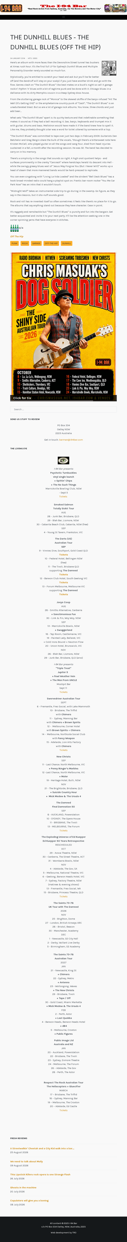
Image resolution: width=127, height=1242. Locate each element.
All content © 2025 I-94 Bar (63, 1223)
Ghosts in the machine (23, 1187)
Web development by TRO (63, 1232)
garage (36, 243)
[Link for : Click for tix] (63, 326)
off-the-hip (51, 243)
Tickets (63, 496)
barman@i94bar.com (71, 439)
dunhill (66, 243)
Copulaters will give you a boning (29, 1200)
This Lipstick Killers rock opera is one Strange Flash (40, 1174)
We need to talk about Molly (26, 1161)
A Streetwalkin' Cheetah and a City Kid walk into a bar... (42, 1148)
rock (25, 243)
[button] (63, 17)
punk (14, 243)
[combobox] (63, 409)
